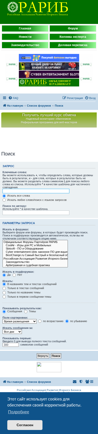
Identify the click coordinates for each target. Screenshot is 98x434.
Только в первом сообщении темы (29, 296)
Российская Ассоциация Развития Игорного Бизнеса (49, 390)
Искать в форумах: (16, 229)
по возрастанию (52, 321)
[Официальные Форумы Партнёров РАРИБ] (35, 242)
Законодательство (25, 45)
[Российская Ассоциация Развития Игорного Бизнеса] (35, 258)
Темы (32, 311)
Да (9, 274)
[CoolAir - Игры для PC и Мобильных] (35, 245)
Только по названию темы (23, 292)
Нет (19, 274)
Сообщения (14, 311)
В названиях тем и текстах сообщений (32, 284)
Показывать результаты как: (22, 308)
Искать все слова (18, 195)
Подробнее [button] (18, 412)
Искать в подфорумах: (18, 271)
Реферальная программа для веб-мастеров (49, 122)
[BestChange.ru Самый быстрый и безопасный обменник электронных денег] (35, 255)
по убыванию (78, 321)
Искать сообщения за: (18, 327)
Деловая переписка (72, 45)
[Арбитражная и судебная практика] (35, 265)
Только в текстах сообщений (25, 288)
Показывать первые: (17, 338)
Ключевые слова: (15, 172)
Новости (25, 37)
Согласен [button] (25, 425)
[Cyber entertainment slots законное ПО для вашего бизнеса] (35, 252)
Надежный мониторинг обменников (48, 118)
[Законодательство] (35, 262)
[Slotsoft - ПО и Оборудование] (35, 248)
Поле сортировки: (15, 317)
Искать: (8, 281)
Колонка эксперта (73, 37)
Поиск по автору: (15, 205)
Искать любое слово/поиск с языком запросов (37, 199)
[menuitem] (13, 98)
